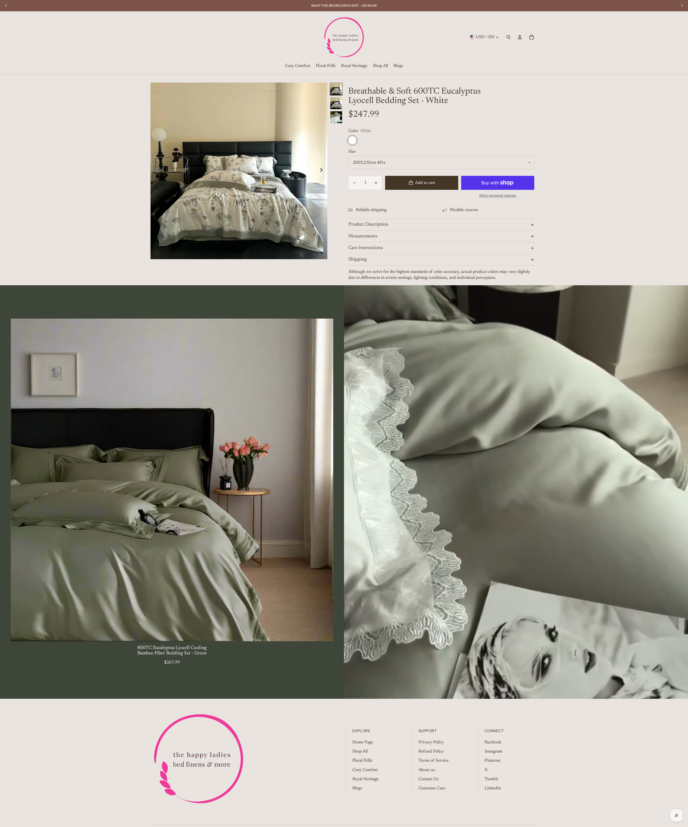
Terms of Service (433, 760)
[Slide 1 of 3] (336, 89)
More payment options (497, 196)
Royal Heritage (365, 779)
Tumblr (491, 779)
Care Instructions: (365, 247)
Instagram (493, 751)
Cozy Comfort (365, 770)
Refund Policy (431, 751)
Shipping (357, 259)
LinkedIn (493, 788)
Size (352, 151)
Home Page (362, 742)
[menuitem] (297, 66)
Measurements (362, 236)
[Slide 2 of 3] (336, 103)
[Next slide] (322, 171)
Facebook (493, 742)
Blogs (357, 788)
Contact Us (428, 779)
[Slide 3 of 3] (336, 117)
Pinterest (492, 760)
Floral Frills (362, 760)
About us (426, 770)
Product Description (368, 224)
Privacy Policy (431, 742)
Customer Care (431, 788)
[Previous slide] (154, 171)
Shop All (360, 751)
